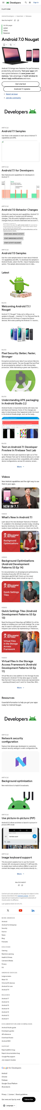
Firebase (4, 1080)
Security (4, 928)
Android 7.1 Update (22, 89)
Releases (28, 16)
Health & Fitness (7, 957)
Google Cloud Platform (9, 1083)
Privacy (4, 964)
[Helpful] (15, 20)
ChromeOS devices (8, 983)
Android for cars (7, 986)
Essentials (20, 16)
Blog (3, 938)
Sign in (35, 2)
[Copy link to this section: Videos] (12, 477)
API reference (6, 1034)
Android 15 (5, 1005)
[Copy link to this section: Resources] (16, 698)
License (11, 1094)
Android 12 (5, 1015)
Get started (20, 84)
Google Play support (8, 1057)
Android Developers (8, 16)
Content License (23, 896)
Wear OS (5, 980)
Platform (6, 9)
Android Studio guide (9, 1027)
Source (4, 932)
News (3, 935)
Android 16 (5, 1002)
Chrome (4, 1077)
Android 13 (5, 1012)
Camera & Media (7, 961)
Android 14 (5, 1009)
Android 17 (5, 998)
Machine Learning (8, 954)
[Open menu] (3, 2)
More (20, 467)
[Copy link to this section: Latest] (11, 273)
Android (4, 921)
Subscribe (28, 1099)
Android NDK (6, 1041)
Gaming (4, 950)
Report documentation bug (11, 1053)
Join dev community (13, 98)
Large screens (6, 976)
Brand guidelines (21, 1094)
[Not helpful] (18, 20)
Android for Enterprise (9, 925)
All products (6, 1087)
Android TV (5, 990)
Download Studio (7, 1038)
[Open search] (26, 2)
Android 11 (5, 1019)
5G (3, 967)
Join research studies (9, 1060)
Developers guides (8, 1031)
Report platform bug (8, 1050)
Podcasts (5, 942)
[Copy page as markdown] (11, 45)
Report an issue (12, 94)
